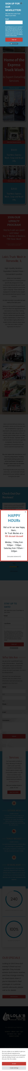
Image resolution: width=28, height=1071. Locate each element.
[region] (14, 1059)
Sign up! (14, 39)
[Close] (25, 512)
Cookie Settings (14, 1068)
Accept (14, 1063)
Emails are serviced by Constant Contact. (14, 35)
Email (7, 19)
